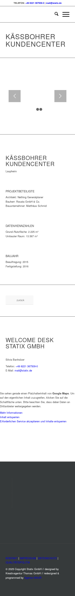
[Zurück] (15, 96)
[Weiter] (60, 96)
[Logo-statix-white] (31, 14)
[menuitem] (54, 14)
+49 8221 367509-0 (34, 2)
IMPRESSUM (28, 558)
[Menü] (63, 14)
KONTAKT (12, 558)
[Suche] (54, 14)
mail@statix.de (54, 2)
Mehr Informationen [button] (11, 412)
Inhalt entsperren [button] (9, 417)
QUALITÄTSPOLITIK (18, 562)
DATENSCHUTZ (47, 558)
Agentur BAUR (32, 578)
